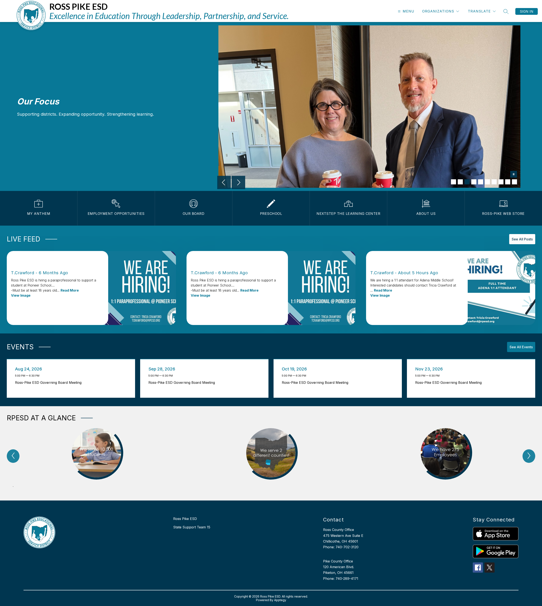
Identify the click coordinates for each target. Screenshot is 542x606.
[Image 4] (473, 181)
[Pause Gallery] (513, 174)
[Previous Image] (224, 183)
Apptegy (280, 600)
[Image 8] (500, 181)
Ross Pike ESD (185, 519)
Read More (70, 290)
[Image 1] (453, 181)
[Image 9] (507, 181)
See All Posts (522, 239)
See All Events (521, 347)
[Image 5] (480, 181)
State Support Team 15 (191, 527)
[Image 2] (460, 181)
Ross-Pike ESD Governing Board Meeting (49, 382)
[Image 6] (487, 181)
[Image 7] (494, 181)
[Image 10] (514, 181)
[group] (96, 460)
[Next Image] (238, 183)
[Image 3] (467, 181)
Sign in (526, 11)
